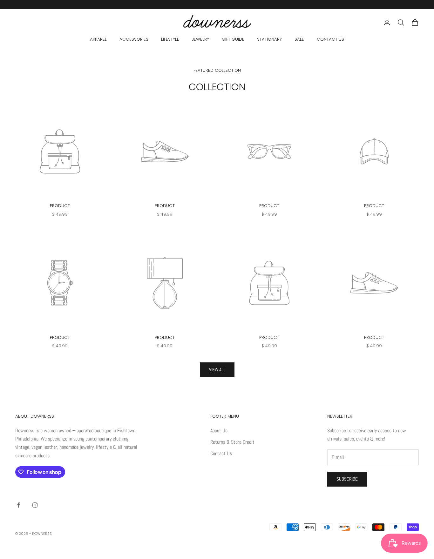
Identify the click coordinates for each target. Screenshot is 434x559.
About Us (218, 430)
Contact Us (330, 39)
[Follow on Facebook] (18, 505)
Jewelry (200, 39)
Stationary (269, 39)
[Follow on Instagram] (35, 505)
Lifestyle (170, 39)
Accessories (133, 39)
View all (217, 370)
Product (60, 206)
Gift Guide (233, 39)
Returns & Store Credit (232, 442)
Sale (299, 39)
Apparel (98, 39)
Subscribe (347, 479)
